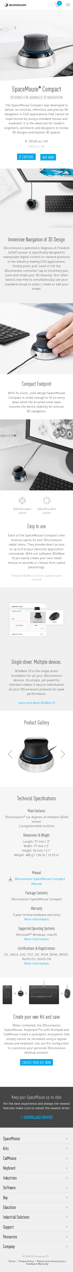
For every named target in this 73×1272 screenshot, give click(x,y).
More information (36, 919)
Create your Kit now (36, 1062)
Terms (12, 1261)
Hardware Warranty (37, 1263)
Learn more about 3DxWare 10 (36, 702)
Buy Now (49, 157)
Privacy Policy (26, 1261)
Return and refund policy (51, 1261)
